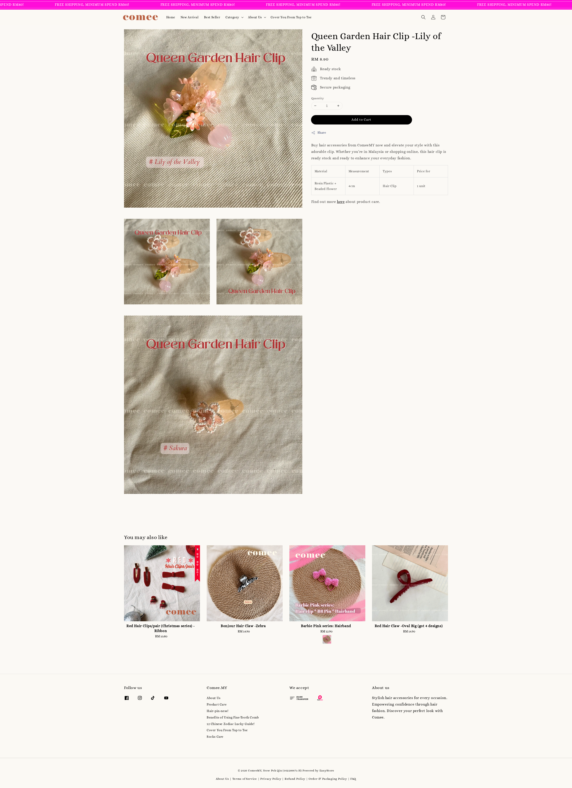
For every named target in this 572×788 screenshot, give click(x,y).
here (341, 202)
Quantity (317, 98)
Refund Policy (295, 778)
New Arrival (190, 17)
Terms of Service (244, 778)
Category (232, 17)
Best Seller (212, 17)
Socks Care (215, 736)
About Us (255, 17)
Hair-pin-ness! (217, 711)
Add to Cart (361, 120)
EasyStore (327, 770)
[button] (423, 17)
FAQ (353, 778)
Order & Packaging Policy (328, 778)
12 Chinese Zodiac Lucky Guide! (231, 724)
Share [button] (322, 132)
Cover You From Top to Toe (291, 17)
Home (170, 17)
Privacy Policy (270, 778)
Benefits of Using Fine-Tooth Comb (233, 717)
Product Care (217, 704)
